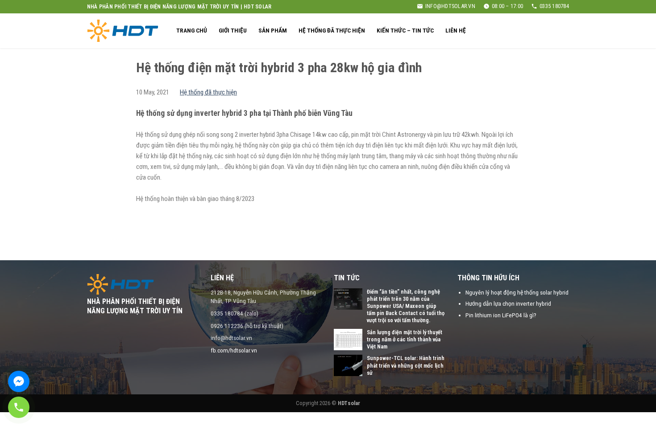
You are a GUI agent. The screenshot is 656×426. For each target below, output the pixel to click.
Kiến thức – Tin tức (405, 30)
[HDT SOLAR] (122, 30)
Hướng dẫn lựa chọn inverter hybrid (508, 303)
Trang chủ (191, 30)
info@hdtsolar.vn (450, 6)
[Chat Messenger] (18, 381)
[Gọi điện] (18, 407)
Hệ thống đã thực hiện (332, 30)
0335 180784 (554, 6)
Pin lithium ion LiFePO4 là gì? (500, 315)
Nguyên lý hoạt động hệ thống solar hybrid (517, 292)
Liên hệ (455, 30)
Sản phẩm (272, 30)
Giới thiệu (233, 30)
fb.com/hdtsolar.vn (234, 350)
